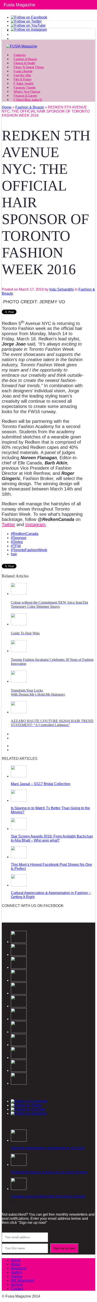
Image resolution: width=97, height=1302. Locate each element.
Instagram (35, 524)
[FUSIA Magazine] (48, 46)
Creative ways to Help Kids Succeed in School (48, 1196)
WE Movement (22, 1280)
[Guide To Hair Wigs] (19, 624)
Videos (16, 1276)
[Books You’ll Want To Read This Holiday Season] (19, 1083)
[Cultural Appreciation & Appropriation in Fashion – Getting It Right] (19, 885)
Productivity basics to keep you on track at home (49, 1172)
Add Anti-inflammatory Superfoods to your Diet (48, 1148)
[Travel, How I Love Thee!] (19, 1057)
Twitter (8, 524)
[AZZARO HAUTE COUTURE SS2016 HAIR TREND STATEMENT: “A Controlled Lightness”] (19, 712)
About (15, 1264)
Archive (17, 1284)
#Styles (17, 542)
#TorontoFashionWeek (29, 550)
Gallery (16, 1272)
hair (14, 554)
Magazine (19, 1268)
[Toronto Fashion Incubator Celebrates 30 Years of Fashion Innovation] (19, 651)
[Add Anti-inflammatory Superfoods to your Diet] (19, 1140)
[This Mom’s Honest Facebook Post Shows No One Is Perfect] (19, 857)
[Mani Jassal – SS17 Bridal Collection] (19, 776)
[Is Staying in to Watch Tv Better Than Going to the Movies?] (19, 800)
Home (16, 1260)
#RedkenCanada (24, 534)
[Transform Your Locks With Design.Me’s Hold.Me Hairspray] (19, 681)
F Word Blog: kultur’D (28, 99)
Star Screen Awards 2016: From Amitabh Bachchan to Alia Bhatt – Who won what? (52, 838)
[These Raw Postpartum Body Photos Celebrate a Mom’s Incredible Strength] (19, 1070)
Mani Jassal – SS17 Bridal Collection (40, 784)
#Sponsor (18, 538)
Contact (17, 1288)
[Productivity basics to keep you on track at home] (19, 1164)
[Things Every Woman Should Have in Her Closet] (19, 1019)
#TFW (16, 546)
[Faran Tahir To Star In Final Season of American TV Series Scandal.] (19, 980)
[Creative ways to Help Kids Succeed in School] (19, 1189)
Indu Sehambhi (61, 289)
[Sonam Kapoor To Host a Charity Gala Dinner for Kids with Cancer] (19, 1045)
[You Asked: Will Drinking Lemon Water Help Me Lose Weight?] (19, 1032)
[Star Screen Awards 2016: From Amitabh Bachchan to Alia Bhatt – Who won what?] (19, 829)
